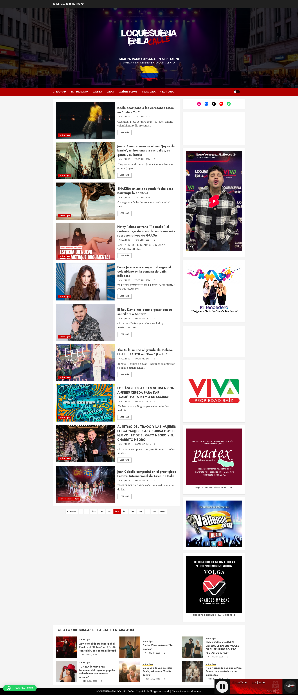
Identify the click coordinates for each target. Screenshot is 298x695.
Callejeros (124, 117)
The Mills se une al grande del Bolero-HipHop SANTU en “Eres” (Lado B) (145, 352)
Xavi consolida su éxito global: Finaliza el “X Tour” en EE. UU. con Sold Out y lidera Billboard (97, 647)
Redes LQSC (149, 91)
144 (101, 511)
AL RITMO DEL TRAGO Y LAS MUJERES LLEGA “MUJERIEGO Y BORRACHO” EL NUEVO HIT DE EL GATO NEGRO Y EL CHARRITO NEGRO (146, 433)
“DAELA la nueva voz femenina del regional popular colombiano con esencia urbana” (97, 672)
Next (162, 511)
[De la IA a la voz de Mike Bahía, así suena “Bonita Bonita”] (129, 671)
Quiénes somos (128, 91)
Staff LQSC (167, 91)
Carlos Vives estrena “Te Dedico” (157, 647)
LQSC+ (110, 91)
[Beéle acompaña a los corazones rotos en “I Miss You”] (85, 120)
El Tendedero (79, 91)
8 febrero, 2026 (215, 657)
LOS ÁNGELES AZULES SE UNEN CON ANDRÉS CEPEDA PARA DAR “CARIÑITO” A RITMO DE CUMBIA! (145, 392)
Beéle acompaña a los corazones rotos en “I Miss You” (145, 110)
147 (125, 511)
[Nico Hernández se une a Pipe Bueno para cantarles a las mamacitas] (192, 671)
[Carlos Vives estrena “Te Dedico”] (129, 647)
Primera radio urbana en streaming (149, 59)
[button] (20, 688)
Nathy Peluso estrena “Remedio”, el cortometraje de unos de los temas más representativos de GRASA (146, 231)
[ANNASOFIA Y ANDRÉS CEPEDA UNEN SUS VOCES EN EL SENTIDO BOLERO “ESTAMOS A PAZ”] (192, 647)
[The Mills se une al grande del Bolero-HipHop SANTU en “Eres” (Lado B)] (85, 362)
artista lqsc (64, 135)
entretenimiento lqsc (69, 498)
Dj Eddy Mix (59, 91)
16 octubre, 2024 (142, 318)
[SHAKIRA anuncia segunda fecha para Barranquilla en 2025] (85, 201)
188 (154, 511)
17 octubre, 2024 (141, 117)
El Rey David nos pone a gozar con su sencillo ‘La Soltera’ (144, 311)
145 (109, 511)
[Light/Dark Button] (237, 91)
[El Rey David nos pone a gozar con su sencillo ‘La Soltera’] (85, 322)
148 (132, 511)
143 (94, 511)
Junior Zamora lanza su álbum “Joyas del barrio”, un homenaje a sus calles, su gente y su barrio (146, 150)
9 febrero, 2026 (89, 655)
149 (140, 511)
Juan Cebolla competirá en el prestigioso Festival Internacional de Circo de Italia (146, 473)
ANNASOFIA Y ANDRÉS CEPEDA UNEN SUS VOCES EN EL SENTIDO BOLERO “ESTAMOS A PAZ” (222, 648)
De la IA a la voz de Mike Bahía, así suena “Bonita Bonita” (157, 671)
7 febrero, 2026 (152, 679)
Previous (71, 511)
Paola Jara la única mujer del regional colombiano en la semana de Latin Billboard (144, 271)
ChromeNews (179, 691)
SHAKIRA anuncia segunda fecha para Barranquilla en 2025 (145, 190)
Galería (97, 91)
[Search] (243, 92)
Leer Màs (124, 132)
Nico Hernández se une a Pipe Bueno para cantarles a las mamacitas (223, 671)
